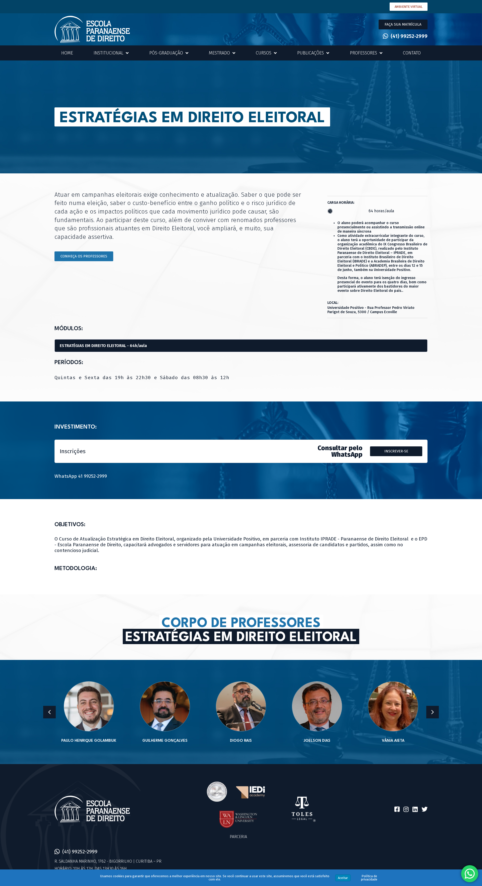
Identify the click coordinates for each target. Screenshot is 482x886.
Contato (412, 53)
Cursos (263, 53)
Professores (363, 53)
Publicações (310, 53)
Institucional (108, 53)
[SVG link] (92, 29)
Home (67, 53)
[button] (403, 24)
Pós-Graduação (166, 53)
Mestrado (219, 53)
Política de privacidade (369, 877)
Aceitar (343, 878)
